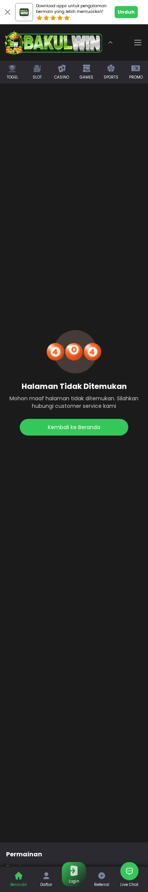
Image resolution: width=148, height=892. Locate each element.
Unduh (126, 12)
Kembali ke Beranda (74, 427)
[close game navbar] (110, 42)
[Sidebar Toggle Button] (137, 42)
